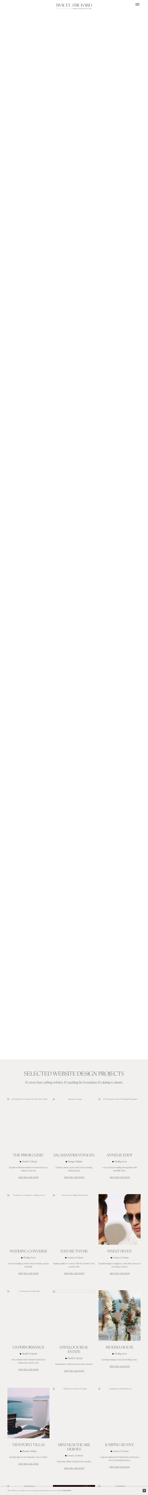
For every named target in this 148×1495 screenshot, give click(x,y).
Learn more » (67, 1491)
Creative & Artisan (75, 1258)
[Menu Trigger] (137, 4)
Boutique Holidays (75, 1162)
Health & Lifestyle (29, 1162)
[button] (144, 1490)
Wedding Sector (120, 1162)
